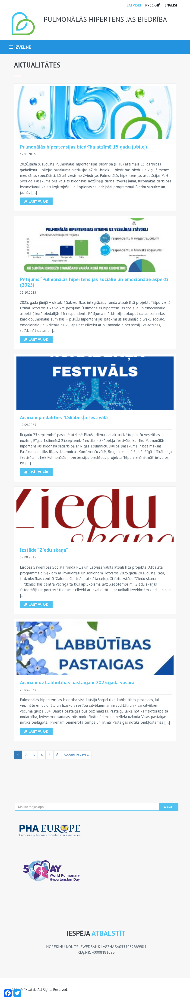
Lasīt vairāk (38, 201)
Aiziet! (169, 807)
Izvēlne (22, 47)
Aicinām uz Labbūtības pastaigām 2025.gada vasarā (77, 682)
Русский (152, 5)
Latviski (134, 5)
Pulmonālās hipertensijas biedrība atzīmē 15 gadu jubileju (84, 146)
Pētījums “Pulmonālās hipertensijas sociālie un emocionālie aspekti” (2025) (95, 282)
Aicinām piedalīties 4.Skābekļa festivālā (64, 417)
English (171, 5)
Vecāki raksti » (76, 755)
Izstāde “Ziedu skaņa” (44, 550)
